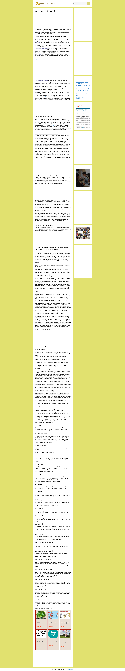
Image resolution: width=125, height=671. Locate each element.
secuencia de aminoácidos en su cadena (44, 96)
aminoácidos (53, 125)
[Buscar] (88, 3)
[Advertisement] (53, 21)
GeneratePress (70, 669)
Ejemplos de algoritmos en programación (40, 640)
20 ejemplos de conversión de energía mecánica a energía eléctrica (82, 90)
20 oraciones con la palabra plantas (41, 621)
